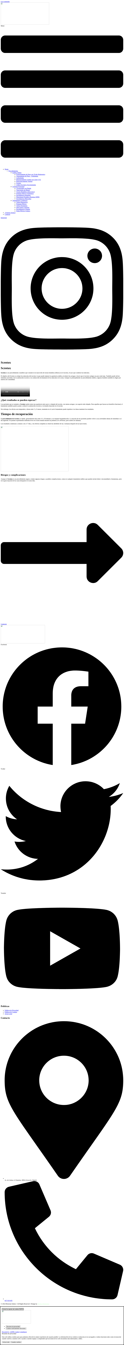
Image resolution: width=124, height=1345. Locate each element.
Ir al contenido (5, 1)
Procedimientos (13, 171)
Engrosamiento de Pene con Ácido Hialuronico (30, 174)
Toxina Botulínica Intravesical (25, 192)
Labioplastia (20, 178)
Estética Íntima (16, 173)
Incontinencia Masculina (23, 199)
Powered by (14, 1332)
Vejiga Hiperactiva (22, 202)
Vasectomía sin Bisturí (23, 190)
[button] (62, 96)
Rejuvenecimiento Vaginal (24, 181)
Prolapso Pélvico (21, 204)
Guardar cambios (16, 1342)
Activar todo (6, 1342)
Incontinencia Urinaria (23, 209)
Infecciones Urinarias (22, 207)
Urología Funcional (18, 186)
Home (6, 169)
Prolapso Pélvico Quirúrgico (25, 193)
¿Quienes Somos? (10, 213)
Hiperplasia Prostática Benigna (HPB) (28, 197)
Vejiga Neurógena (21, 206)
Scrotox (18, 183)
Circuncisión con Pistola (23, 188)
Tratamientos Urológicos (19, 200)
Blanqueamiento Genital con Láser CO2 (28, 179)
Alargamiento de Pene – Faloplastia (27, 176)
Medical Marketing (43, 1304)
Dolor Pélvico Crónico (23, 211)
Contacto (7, 214)
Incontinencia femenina (23, 195)
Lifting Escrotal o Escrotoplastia (26, 185)
